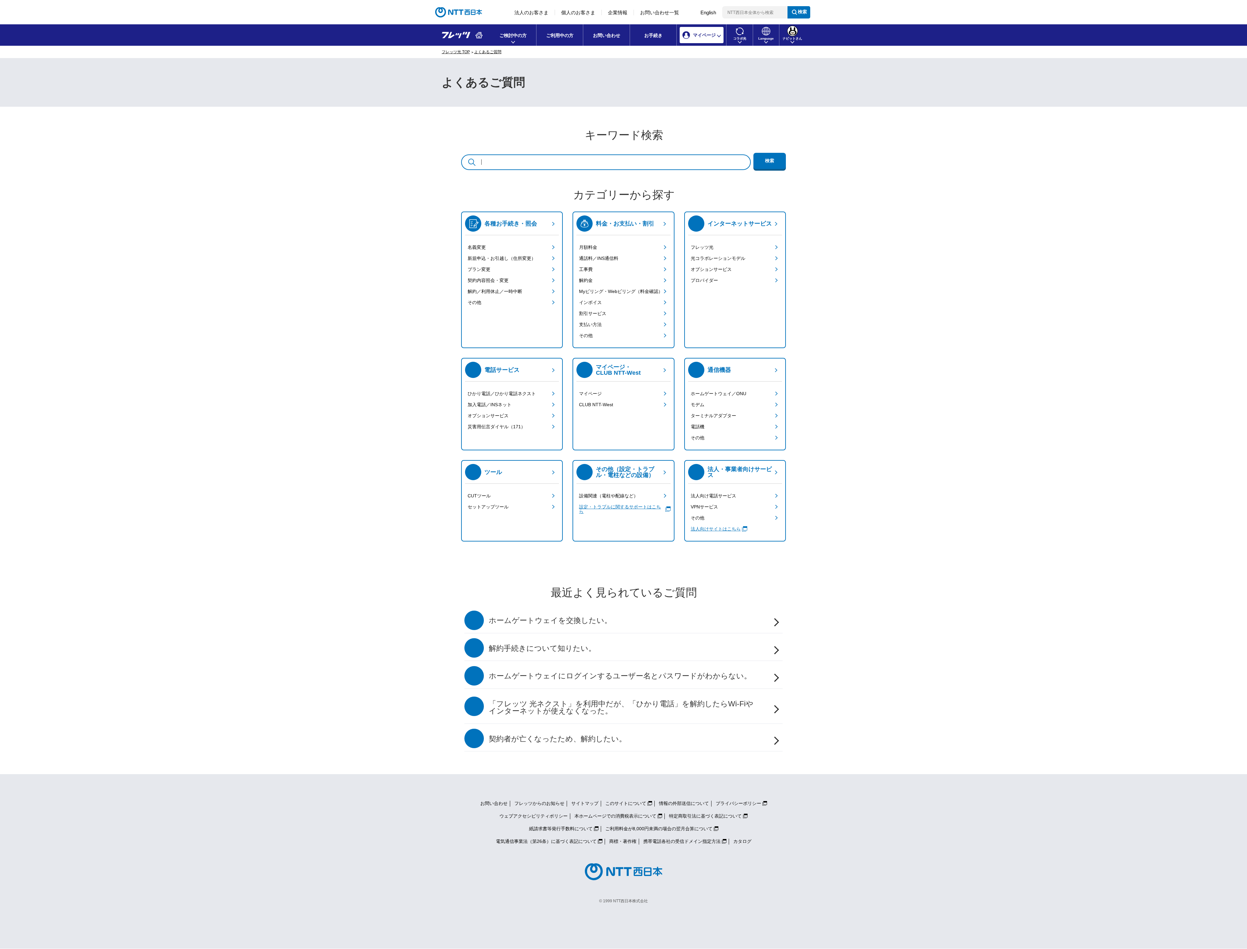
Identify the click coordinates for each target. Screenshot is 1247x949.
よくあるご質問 (487, 52)
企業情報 (617, 12)
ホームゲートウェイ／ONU (718, 393)
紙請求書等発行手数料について (561, 828)
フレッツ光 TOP (456, 52)
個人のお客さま (578, 12)
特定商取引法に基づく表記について (705, 816)
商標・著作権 (622, 841)
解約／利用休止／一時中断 (495, 291)
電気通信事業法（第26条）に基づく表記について (546, 841)
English (708, 12)
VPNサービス (704, 506)
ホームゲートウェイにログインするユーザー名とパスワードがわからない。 (620, 676)
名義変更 (477, 247)
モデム (697, 404)
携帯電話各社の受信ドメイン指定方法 (682, 841)
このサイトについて (625, 803)
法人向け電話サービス (713, 495)
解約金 (586, 280)
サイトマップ (584, 803)
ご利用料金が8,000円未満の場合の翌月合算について (658, 828)
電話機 (697, 426)
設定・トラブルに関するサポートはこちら (620, 509)
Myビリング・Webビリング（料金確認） (621, 291)
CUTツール (479, 495)
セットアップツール (488, 506)
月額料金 (588, 247)
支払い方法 (590, 324)
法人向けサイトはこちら (716, 528)
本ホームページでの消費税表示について (615, 816)
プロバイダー (704, 280)
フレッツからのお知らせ (539, 803)
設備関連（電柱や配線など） (608, 495)
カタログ (742, 841)
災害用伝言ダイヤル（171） (496, 426)
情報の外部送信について (684, 803)
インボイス (590, 302)
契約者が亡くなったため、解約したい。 (557, 739)
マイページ (590, 393)
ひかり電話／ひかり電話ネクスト (502, 393)
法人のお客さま (531, 12)
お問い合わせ (606, 35)
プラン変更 (479, 269)
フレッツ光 (702, 247)
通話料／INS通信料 (598, 258)
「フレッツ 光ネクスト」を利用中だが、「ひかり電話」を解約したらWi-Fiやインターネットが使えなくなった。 (621, 707)
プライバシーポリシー (738, 803)
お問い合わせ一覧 (659, 12)
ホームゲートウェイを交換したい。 (550, 620)
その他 (474, 302)
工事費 (586, 269)
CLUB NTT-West (596, 404)
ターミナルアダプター (713, 415)
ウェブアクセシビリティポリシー (533, 816)
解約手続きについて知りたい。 (542, 648)
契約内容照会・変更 (488, 280)
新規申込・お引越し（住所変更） (502, 258)
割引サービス (592, 313)
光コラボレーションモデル (718, 258)
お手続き (653, 35)
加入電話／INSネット (489, 404)
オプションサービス (711, 269)
